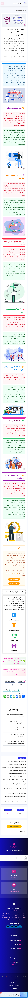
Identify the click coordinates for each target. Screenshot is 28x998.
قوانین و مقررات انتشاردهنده (15, 985)
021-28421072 (14, 878)
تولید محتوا (18, 10)
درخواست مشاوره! (14, 583)
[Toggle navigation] (2, 3)
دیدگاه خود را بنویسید (14, 826)
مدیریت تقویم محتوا (9, 681)
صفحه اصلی (15, 980)
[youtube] (8, 926)
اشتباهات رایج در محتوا (18, 685)
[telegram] (16, 926)
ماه (7, 813)
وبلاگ (24, 10)
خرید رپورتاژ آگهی (14, 579)
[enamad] (14, 963)
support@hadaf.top (14, 892)
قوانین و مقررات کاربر (14, 982)
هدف (7, 976)
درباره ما (15, 988)
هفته (20, 813)
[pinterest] (12, 926)
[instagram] (20, 926)
